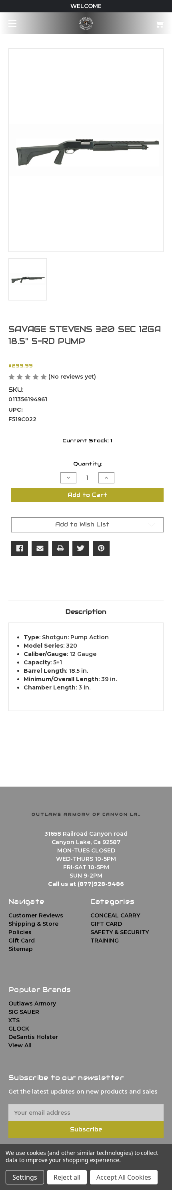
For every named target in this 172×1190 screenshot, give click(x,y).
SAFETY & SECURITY (119, 932)
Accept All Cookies (123, 1177)
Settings (24, 1177)
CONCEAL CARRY (115, 915)
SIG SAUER (23, 1011)
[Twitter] (81, 548)
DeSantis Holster (33, 1037)
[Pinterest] (101, 548)
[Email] (40, 548)
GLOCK (18, 1028)
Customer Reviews (35, 915)
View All (20, 1045)
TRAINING (104, 940)
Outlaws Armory (32, 1003)
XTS (14, 1020)
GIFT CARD (106, 923)
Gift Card (21, 940)
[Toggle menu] (19, 23)
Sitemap (20, 948)
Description (86, 611)
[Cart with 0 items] (148, 21)
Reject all (67, 1177)
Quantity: (87, 463)
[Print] (60, 548)
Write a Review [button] (122, 377)
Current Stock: (87, 440)
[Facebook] (20, 548)
